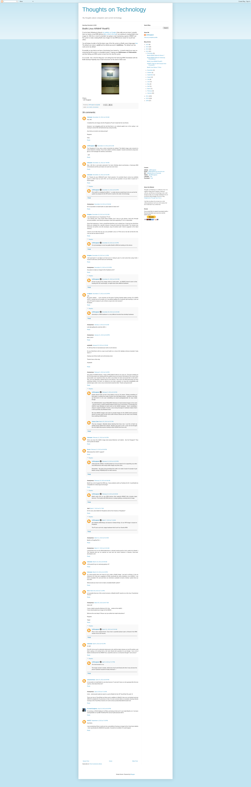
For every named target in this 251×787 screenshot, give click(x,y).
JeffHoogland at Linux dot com (156, 171)
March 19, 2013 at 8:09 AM (100, 561)
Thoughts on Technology (114, 9)
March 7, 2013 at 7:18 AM (109, 520)
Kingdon (89, 214)
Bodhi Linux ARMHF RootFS (154, 61)
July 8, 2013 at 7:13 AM (100, 691)
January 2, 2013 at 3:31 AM (101, 324)
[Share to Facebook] (110, 105)
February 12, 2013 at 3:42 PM (101, 437)
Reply (88, 140)
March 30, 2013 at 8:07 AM (101, 602)
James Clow (95, 421)
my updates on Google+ (109, 32)
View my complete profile (150, 37)
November (150, 70)
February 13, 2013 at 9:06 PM (99, 449)
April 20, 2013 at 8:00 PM (102, 679)
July (148, 79)
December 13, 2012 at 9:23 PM (110, 190)
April (148, 86)
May (148, 84)
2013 (147, 49)
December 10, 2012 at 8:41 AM (105, 146)
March (149, 88)
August (149, 77)
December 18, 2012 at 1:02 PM (110, 243)
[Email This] (104, 105)
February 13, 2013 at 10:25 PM (110, 461)
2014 (147, 46)
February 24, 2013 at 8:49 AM (110, 494)
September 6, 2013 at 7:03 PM (100, 720)
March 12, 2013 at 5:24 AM (101, 538)
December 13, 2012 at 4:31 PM (101, 174)
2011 (147, 96)
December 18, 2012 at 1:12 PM (100, 255)
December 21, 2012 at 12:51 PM (110, 279)
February (149, 91)
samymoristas (91, 679)
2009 (147, 100)
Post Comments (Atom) (96, 764)
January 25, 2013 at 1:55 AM (100, 345)
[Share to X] (108, 105)
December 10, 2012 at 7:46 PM (101, 162)
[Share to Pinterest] (112, 105)
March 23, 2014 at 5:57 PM (106, 421)
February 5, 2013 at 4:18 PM (101, 372)
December (150, 53)
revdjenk (89, 293)
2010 (147, 98)
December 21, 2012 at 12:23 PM (103, 267)
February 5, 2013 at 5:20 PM (109, 392)
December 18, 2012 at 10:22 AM (100, 214)
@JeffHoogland (153, 175)
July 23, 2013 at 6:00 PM (104, 708)
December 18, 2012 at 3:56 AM (102, 204)
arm (88, 107)
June (148, 81)
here (136, 43)
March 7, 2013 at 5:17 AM (97, 508)
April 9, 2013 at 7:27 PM (108, 662)
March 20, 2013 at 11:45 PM (100, 572)
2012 (147, 51)
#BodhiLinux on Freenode (154, 173)
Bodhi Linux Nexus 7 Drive (154, 67)
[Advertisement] (152, 134)
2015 (147, 44)
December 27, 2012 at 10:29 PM (101, 293)
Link (151, 176)
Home (110, 761)
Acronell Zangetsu (92, 708)
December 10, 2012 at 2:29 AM (101, 117)
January (149, 93)
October (149, 72)
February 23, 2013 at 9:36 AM (102, 480)
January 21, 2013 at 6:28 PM (102, 335)
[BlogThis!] (106, 105)
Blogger (133, 774)
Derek (88, 449)
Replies (91, 186)
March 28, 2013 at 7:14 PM (97, 590)
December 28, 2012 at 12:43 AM (110, 312)
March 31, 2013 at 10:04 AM (109, 629)
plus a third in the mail (110, 34)
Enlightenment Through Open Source (152, 198)
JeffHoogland (91, 146)
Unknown (89, 117)
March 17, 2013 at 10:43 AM (101, 548)
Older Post (135, 761)
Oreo (88, 590)
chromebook (95, 107)
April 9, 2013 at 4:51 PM (99, 643)
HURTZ (89, 720)
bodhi (90, 107)
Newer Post (86, 761)
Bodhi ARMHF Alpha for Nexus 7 (155, 55)
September (150, 75)
